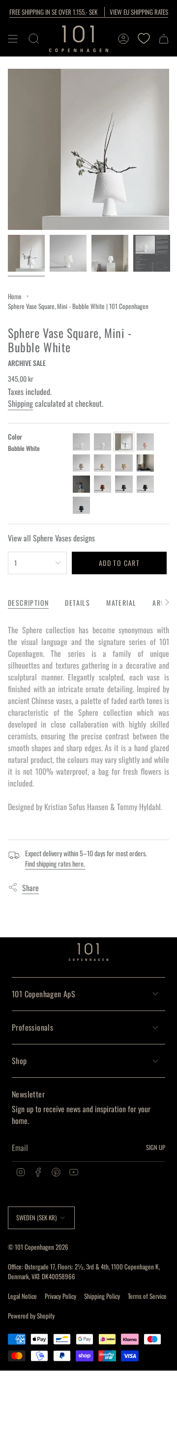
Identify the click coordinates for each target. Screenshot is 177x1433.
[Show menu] (13, 39)
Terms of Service (147, 1296)
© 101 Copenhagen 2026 (38, 1247)
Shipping (20, 403)
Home (15, 296)
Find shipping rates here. (55, 863)
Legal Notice (22, 1296)
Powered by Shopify (31, 1316)
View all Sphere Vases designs (51, 538)
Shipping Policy (102, 1296)
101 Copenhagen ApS (43, 994)
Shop (19, 1061)
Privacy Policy (60, 1296)
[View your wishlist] (143, 39)
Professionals (32, 1027)
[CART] (163, 39)
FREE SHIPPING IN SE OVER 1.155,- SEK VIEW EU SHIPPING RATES (88, 12)
